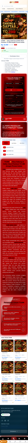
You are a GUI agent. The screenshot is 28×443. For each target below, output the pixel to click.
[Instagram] (5, 421)
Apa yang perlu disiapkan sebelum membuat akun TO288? (11, 319)
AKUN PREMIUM (19, 8)
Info (24, 119)
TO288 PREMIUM (14, 11)
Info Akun (3, 440)
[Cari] (2, 6)
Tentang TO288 (4, 426)
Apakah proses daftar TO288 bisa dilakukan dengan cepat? (11, 313)
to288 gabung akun (11, 225)
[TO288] (14, 2)
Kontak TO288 (4, 428)
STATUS (7, 85)
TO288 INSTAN (21, 11)
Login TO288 (8, 441)
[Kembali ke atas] (25, 434)
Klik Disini (13, 72)
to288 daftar (14, 188)
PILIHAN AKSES (8, 81)
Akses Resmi (22, 143)
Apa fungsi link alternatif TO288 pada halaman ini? (12, 330)
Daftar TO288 (14, 441)
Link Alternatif (19, 441)
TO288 (3, 8)
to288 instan (11, 258)
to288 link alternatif (18, 242)
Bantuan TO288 (25, 441)
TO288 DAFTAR (10, 8)
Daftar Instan (6, 143)
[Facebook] (2, 421)
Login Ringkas (14, 143)
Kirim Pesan (6, 414)
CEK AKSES (14, 90)
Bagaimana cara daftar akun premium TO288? (12, 308)
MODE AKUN (16, 81)
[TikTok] (8, 421)
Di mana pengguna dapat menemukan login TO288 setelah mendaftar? (12, 324)
